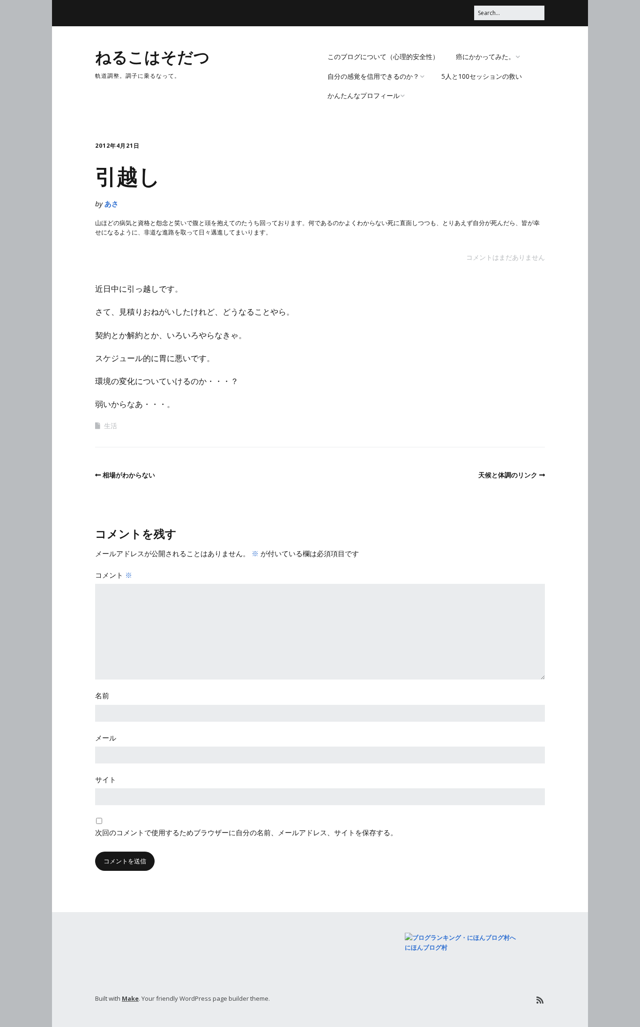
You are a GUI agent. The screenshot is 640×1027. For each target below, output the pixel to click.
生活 (110, 425)
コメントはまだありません (505, 257)
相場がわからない (129, 474)
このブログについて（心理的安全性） (383, 56)
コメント (113, 575)
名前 (102, 695)
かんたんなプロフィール (363, 95)
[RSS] (540, 1000)
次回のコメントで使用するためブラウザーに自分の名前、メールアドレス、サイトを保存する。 (246, 832)
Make (130, 998)
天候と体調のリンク (507, 474)
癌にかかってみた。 (485, 56)
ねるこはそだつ (152, 56)
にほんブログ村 (426, 947)
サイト (105, 779)
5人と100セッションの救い (481, 76)
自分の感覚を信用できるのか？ (373, 76)
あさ (111, 203)
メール (105, 737)
